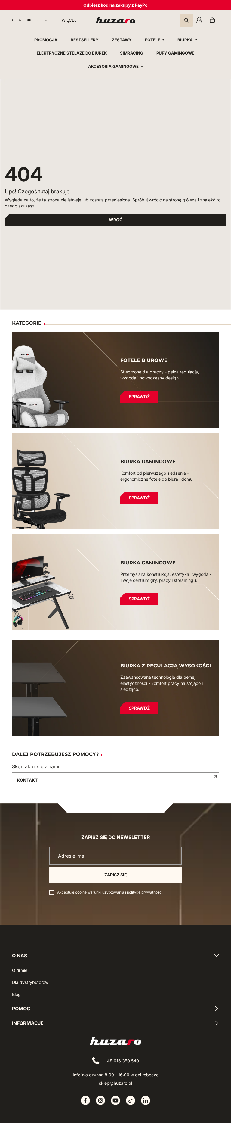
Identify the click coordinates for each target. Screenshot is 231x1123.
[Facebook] (12, 20)
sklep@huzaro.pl (115, 1083)
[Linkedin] (46, 20)
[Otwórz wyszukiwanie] (186, 20)
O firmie (19, 970)
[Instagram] (20, 20)
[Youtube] (29, 20)
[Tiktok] (38, 20)
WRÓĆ (115, 219)
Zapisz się (115, 874)
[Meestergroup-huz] (116, 20)
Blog (16, 994)
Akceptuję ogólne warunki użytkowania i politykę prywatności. (110, 892)
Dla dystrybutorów (30, 982)
